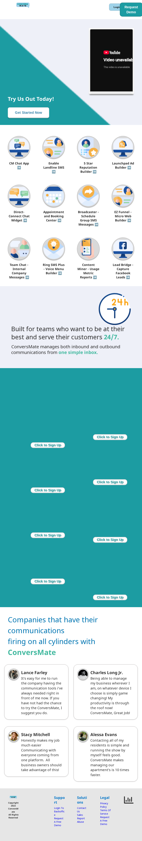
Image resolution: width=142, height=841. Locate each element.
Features (51, 7)
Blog (81, 10)
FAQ (70, 10)
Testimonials (53, 10)
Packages (68, 7)
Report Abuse (81, 820)
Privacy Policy (104, 805)
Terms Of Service (105, 812)
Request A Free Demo (58, 822)
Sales (80, 814)
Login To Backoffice (59, 811)
